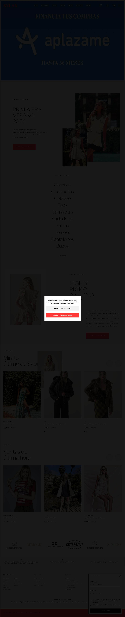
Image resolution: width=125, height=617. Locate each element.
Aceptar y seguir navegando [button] (62, 315)
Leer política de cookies (62, 308)
